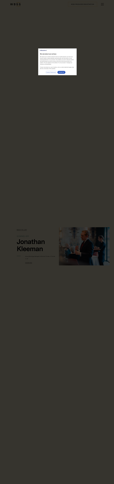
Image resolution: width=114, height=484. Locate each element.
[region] (57, 61)
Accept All (61, 72)
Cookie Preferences (51, 72)
